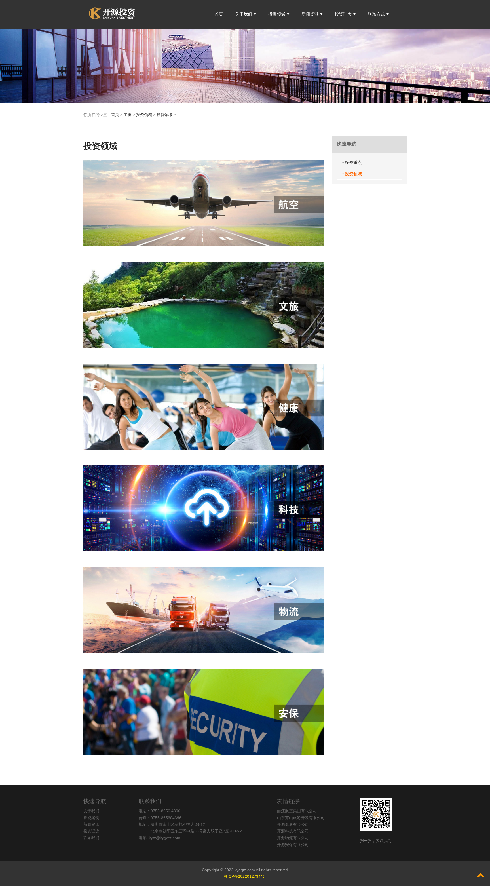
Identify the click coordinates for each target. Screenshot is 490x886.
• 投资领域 (352, 173)
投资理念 (343, 14)
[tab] (369, 144)
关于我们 (243, 14)
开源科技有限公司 (293, 831)
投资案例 (91, 817)
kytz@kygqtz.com (164, 838)
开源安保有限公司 (293, 844)
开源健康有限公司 (293, 824)
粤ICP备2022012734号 (244, 876)
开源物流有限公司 (293, 838)
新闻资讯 (309, 14)
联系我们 (91, 838)
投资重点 (353, 162)
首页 (219, 14)
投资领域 (276, 14)
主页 (128, 114)
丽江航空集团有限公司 (297, 811)
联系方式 (376, 14)
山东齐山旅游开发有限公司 (301, 817)
